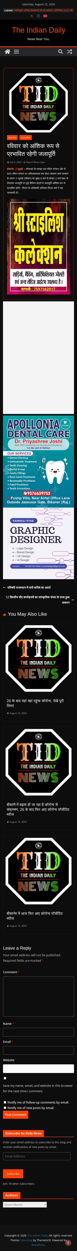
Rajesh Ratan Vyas (35, 162)
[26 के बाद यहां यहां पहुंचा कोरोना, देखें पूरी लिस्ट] (38, 626)
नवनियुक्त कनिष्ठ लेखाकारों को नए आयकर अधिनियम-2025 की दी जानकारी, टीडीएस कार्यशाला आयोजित (43, 12)
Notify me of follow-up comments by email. (38, 1102)
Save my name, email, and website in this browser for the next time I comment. (38, 1088)
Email (8, 1042)
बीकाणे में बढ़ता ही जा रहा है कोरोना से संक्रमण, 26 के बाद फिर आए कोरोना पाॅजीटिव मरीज (38, 809)
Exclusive (25, 137)
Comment (11, 972)
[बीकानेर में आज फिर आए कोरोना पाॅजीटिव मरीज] (38, 838)
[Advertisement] (38, 357)
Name (8, 1024)
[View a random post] (69, 51)
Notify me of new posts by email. (30, 1108)
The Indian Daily (38, 30)
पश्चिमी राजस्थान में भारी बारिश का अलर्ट (29, 587)
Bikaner (12, 137)
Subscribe (13, 1173)
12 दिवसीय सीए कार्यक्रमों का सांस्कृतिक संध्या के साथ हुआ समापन (38, 600)
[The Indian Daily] (7, 51)
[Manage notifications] (68, 1243)
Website (8, 1060)
